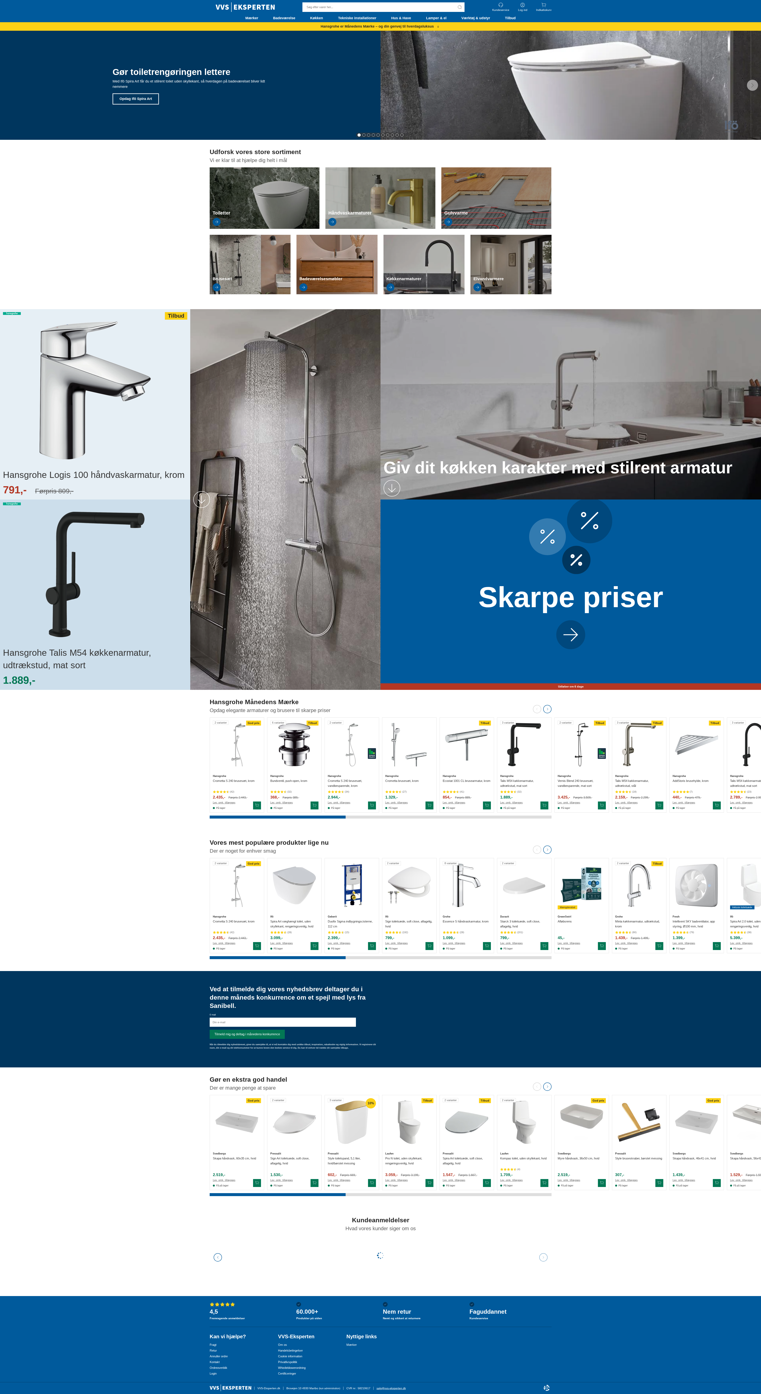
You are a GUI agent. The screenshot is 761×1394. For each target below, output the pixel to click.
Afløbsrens (565, 921)
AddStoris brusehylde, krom (691, 780)
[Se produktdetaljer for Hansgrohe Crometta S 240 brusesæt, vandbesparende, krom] (352, 745)
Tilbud (510, 18)
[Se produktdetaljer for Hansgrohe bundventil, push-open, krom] (294, 745)
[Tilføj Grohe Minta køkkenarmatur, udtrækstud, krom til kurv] (659, 946)
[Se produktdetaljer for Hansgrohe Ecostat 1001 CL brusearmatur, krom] (467, 745)
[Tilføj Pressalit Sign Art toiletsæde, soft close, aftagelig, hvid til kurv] (314, 1183)
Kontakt (215, 1362)
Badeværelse (284, 18)
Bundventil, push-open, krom (288, 780)
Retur (213, 1350)
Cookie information (290, 1356)
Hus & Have (401, 18)
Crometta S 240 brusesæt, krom (234, 780)
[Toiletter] (265, 227)
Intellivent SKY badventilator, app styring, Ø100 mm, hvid (694, 924)
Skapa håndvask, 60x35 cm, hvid (234, 1158)
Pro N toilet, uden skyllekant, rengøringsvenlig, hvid (403, 1161)
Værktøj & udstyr (475, 18)
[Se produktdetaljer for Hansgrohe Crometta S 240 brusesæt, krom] (237, 745)
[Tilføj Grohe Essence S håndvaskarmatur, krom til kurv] (487, 946)
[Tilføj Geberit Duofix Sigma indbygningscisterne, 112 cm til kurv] (372, 946)
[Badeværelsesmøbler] (337, 293)
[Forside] (245, 7)
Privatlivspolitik (287, 1362)
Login (213, 1373)
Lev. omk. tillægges (224, 802)
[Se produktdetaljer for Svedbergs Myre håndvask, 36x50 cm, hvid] (582, 1122)
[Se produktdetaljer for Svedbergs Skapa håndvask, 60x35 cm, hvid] (237, 1122)
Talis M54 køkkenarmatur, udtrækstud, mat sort (517, 783)
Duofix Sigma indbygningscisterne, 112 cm (350, 924)
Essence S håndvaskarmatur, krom (466, 921)
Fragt (213, 1344)
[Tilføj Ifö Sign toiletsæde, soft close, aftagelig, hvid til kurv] (429, 946)
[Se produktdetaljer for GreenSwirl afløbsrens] (582, 885)
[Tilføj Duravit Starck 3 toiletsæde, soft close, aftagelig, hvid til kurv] (544, 946)
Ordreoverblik (218, 1367)
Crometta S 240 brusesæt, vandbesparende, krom (345, 783)
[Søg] (460, 7)
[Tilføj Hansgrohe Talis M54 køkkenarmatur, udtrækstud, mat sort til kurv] (544, 805)
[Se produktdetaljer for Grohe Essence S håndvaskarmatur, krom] (467, 885)
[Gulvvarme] (496, 227)
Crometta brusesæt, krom (402, 780)
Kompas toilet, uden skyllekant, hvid (523, 1158)
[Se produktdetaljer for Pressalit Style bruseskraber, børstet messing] (639, 1122)
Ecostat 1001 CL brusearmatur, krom (466, 780)
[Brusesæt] (250, 293)
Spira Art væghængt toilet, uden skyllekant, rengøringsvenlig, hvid (291, 924)
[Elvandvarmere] (511, 293)
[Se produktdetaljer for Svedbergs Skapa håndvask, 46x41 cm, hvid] (697, 1122)
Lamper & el (436, 18)
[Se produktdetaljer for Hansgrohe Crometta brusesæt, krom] (409, 745)
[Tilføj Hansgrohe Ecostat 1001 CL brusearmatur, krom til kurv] (487, 805)
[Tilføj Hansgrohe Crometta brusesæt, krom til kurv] (429, 805)
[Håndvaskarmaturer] (380, 227)
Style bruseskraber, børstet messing (638, 1158)
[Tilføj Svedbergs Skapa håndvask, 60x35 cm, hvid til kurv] (257, 1183)
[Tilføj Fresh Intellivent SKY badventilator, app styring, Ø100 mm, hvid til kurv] (717, 946)
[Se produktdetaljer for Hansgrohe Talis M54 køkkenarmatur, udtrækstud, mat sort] (524, 745)
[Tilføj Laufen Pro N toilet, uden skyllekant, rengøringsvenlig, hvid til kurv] (429, 1183)
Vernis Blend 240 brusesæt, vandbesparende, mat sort (575, 783)
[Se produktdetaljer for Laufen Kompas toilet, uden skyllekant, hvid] (524, 1122)
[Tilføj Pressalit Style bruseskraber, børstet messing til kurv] (659, 1183)
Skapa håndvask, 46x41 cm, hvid (694, 1158)
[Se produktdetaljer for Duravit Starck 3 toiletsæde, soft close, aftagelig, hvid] (524, 885)
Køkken (316, 18)
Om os (282, 1344)
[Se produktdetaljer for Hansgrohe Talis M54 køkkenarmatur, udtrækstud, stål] (639, 745)
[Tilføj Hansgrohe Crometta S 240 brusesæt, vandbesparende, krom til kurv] (372, 805)
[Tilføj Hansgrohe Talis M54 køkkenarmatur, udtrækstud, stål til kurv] (659, 805)
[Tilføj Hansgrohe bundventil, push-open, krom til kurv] (314, 805)
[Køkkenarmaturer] (424, 293)
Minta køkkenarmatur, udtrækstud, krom (637, 924)
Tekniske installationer (357, 18)
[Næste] (752, 85)
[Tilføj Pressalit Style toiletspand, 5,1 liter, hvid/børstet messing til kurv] (372, 1183)
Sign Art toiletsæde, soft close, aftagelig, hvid (289, 1161)
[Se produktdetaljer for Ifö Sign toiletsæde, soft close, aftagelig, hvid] (409, 885)
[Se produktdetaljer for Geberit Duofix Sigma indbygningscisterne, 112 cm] (352, 885)
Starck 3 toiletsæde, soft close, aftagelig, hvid (520, 924)
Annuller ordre (219, 1356)
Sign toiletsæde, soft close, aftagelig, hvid (408, 924)
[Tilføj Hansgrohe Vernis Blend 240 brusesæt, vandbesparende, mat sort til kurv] (602, 805)
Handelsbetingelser (290, 1350)
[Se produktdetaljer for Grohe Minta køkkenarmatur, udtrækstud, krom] (639, 885)
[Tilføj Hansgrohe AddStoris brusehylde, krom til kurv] (717, 805)
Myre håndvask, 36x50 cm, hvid (578, 1158)
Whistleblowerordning (292, 1367)
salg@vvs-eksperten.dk (391, 1388)
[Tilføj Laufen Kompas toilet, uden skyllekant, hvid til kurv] (544, 1183)
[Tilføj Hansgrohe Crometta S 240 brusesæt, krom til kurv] (257, 805)
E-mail (213, 1014)
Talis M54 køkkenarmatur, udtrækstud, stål (632, 783)
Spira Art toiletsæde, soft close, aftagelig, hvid (463, 1161)
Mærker (251, 18)
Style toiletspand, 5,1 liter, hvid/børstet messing (344, 1161)
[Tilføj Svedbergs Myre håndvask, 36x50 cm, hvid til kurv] (602, 1183)
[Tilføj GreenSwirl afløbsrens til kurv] (602, 946)
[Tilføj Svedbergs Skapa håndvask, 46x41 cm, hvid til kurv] (717, 1183)
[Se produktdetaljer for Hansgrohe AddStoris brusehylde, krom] (697, 745)
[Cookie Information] (547, 1388)
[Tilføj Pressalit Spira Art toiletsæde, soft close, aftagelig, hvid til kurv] (487, 1183)
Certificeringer (287, 1373)
